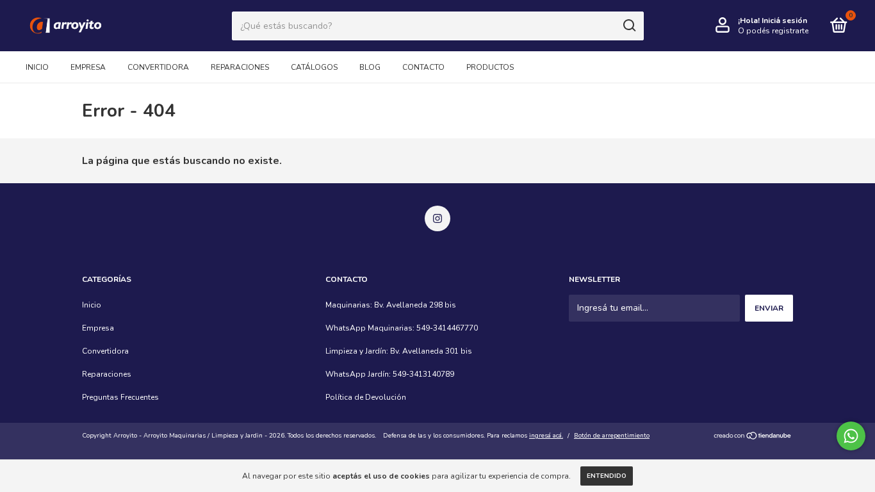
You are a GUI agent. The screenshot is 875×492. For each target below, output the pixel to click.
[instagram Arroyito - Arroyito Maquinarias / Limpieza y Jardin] (437, 218)
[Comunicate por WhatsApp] (851, 436)
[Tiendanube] (753, 437)
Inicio (37, 67)
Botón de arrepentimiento (612, 435)
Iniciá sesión (784, 20)
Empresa (88, 67)
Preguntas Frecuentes (120, 397)
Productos (490, 67)
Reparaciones (240, 67)
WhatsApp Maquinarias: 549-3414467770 (401, 328)
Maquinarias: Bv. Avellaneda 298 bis (390, 305)
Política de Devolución (365, 397)
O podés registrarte (773, 31)
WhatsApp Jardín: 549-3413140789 (389, 374)
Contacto (423, 67)
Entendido (606, 476)
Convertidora (158, 67)
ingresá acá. (546, 435)
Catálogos (314, 67)
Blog (369, 67)
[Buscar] (628, 25)
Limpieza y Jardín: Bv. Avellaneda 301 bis (398, 351)
